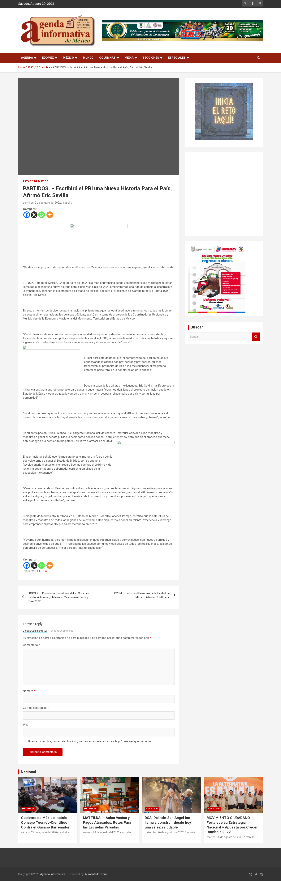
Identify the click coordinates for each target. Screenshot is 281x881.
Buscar (256, 336)
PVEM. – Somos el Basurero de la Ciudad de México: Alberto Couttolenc (142, 595)
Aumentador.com (96, 874)
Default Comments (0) (35, 630)
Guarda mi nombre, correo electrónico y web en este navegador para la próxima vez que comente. (89, 741)
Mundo (88, 57)
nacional (28, 808)
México (68, 57)
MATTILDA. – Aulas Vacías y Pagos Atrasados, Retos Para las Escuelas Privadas (107, 822)
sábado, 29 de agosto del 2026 (39, 832)
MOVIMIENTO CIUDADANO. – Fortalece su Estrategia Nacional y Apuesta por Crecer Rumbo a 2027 (232, 824)
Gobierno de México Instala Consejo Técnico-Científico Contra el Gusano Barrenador (45, 822)
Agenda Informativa (52, 874)
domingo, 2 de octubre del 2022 (42, 202)
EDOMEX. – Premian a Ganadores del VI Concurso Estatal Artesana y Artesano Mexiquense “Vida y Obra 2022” (59, 597)
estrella (67, 202)
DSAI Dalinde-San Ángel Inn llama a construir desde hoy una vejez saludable (168, 822)
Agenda (27, 57)
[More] (49, 214)
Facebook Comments (61, 630)
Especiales (177, 57)
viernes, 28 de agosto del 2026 (101, 832)
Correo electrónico (36, 707)
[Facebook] (26, 214)
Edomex (48, 57)
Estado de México (35, 181)
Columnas (107, 57)
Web (25, 724)
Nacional (28, 772)
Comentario (31, 645)
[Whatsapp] (41, 214)
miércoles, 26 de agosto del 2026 (164, 832)
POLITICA (41, 571)
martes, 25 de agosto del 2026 (225, 837)
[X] (34, 214)
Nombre (29, 691)
